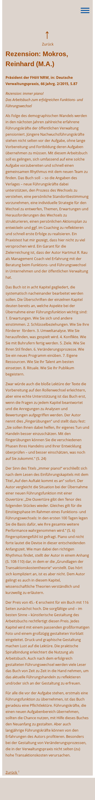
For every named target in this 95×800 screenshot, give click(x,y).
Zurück (47, 44)
